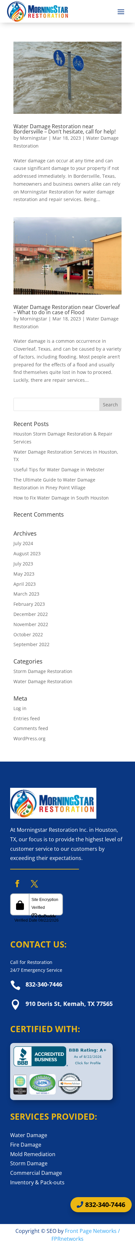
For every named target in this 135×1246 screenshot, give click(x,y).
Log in (20, 708)
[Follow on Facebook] (17, 883)
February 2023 (29, 604)
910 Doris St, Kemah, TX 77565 (69, 1004)
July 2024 (23, 543)
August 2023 (27, 553)
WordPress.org (29, 738)
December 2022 (30, 614)
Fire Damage (25, 1144)
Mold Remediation (32, 1154)
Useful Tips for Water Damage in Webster (59, 469)
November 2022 (30, 624)
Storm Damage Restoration (42, 671)
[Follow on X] (34, 883)
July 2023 (23, 564)
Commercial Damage (36, 1172)
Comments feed (30, 728)
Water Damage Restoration (42, 681)
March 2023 (26, 594)
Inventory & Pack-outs (37, 1182)
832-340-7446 (44, 984)
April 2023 (24, 584)
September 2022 (31, 644)
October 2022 (28, 634)
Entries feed (26, 718)
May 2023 (23, 574)
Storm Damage (29, 1163)
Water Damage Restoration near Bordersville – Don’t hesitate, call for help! (64, 129)
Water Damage (28, 1135)
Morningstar (33, 138)
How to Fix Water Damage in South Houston (61, 498)
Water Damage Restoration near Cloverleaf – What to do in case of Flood (66, 309)
